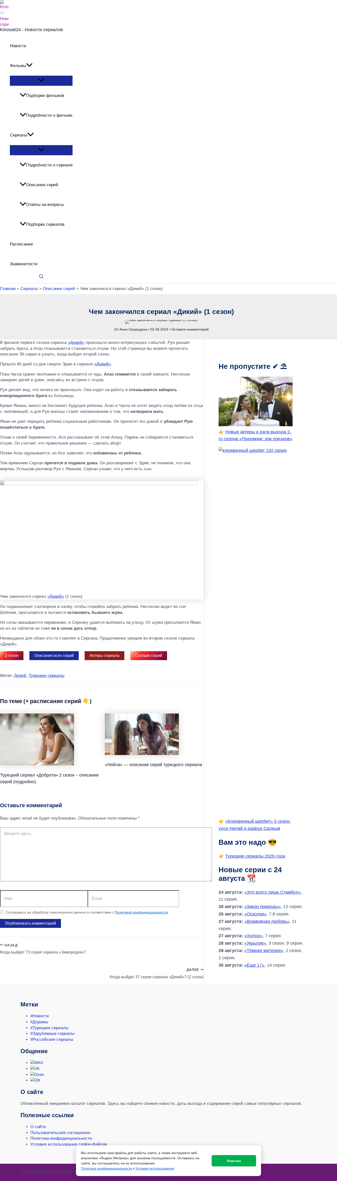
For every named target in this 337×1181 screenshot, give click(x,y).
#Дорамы (39, 1022)
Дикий (20, 675)
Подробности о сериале (49, 165)
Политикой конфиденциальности (141, 912)
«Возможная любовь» (266, 921)
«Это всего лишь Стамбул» (272, 892)
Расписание (21, 244)
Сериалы (18, 135)
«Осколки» (255, 914)
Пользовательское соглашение (60, 1132)
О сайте (38, 1126)
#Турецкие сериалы (49, 1027)
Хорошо (234, 1161)
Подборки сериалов (45, 224)
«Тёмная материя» (263, 950)
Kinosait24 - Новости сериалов (31, 29)
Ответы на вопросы (45, 204)
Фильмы (18, 65)
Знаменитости (23, 264)
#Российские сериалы (51, 1039)
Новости (18, 46)
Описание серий (42, 184)
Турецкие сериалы (46, 675)
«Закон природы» (262, 906)
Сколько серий (148, 655)
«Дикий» (76, 342)
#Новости (39, 1016)
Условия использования (154, 1168)
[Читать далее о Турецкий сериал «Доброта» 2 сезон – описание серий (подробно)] (37, 764)
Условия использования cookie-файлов (68, 1144)
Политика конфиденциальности (61, 1138)
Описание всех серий (54, 655)
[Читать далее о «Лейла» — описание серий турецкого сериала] (142, 753)
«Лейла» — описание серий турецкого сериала (153, 764)
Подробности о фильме (49, 115)
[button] (29, 66)
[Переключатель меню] (41, 80)
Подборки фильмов (45, 95)
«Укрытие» (255, 943)
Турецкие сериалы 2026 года (255, 856)
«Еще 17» (254, 965)
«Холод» (253, 935)
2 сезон (12, 655)
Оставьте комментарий (190, 329)
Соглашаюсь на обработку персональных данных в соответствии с (87, 912)
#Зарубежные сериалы (52, 1033)
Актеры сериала (104, 655)
